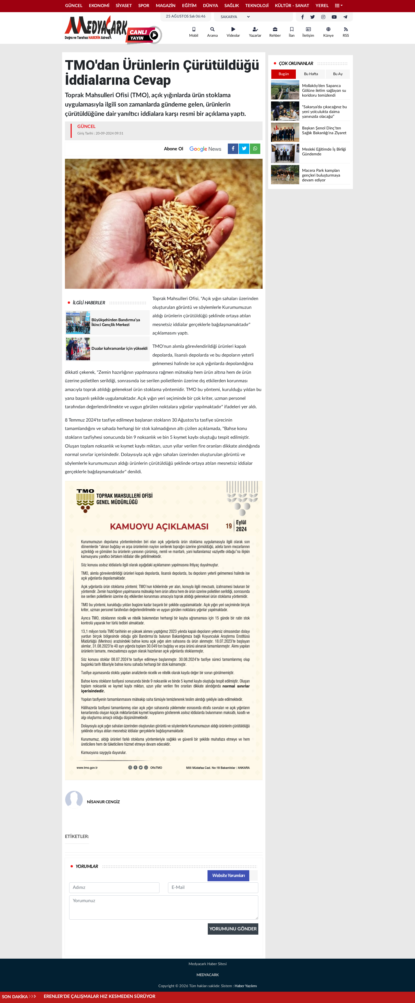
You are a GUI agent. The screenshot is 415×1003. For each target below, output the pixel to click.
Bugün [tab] (284, 74)
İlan (291, 36)
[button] (339, 6)
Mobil (193, 36)
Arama (212, 36)
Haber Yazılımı (246, 986)
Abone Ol (173, 149)
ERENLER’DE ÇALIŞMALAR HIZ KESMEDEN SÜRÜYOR (99, 996)
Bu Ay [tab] (338, 74)
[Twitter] (312, 17)
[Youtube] (334, 17)
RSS (346, 36)
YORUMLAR (87, 866)
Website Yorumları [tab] (228, 875)
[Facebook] (303, 17)
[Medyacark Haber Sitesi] (94, 27)
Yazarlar (255, 36)
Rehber (275, 36)
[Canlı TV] (144, 35)
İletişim (308, 36)
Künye (328, 36)
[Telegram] (345, 17)
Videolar (233, 36)
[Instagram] (323, 17)
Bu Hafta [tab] (311, 74)
